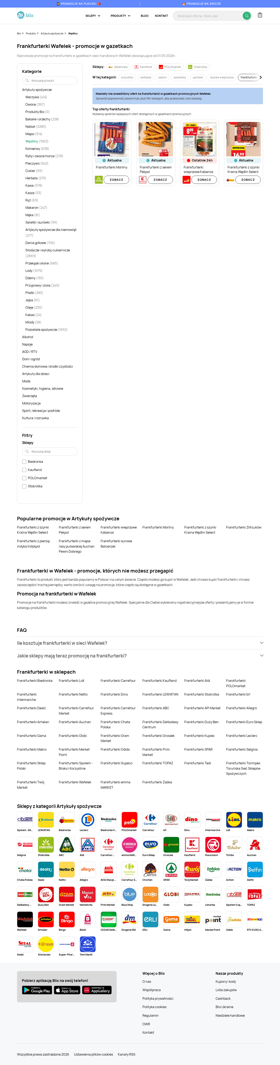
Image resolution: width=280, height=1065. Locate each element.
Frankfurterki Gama (31, 735)
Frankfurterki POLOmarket (236, 683)
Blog (144, 16)
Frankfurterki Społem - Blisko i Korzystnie (76, 766)
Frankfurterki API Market (202, 708)
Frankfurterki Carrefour (118, 680)
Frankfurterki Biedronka (34, 680)
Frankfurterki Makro (32, 749)
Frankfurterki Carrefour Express (118, 711)
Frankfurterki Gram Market (115, 738)
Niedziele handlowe (230, 1015)
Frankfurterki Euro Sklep (244, 722)
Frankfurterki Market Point (74, 752)
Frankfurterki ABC (155, 708)
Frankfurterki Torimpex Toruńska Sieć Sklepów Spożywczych (243, 768)
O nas (146, 981)
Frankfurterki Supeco (116, 763)
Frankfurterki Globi (73, 735)
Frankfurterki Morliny (158, 527)
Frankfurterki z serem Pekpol (75, 530)
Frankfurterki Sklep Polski (31, 766)
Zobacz (116, 180)
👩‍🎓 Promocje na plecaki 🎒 (78, 4)
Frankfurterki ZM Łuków (243, 527)
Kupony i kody (226, 981)
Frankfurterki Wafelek (75, 782)
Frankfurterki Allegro (241, 708)
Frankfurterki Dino (114, 694)
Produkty (31, 33)
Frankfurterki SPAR (198, 749)
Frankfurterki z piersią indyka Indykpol (33, 544)
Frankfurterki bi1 (238, 694)
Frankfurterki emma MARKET (115, 785)
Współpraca (151, 990)
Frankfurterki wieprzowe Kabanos (119, 530)
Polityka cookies (154, 1007)
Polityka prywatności (157, 998)
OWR (146, 1024)
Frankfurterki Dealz (31, 708)
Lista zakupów (226, 990)
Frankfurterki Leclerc (241, 735)
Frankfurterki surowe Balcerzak (116, 544)
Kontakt (161, 16)
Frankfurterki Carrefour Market (76, 711)
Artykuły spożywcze (52, 33)
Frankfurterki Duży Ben (201, 722)
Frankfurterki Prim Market (156, 752)
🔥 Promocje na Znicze (201, 4)
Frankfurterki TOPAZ (157, 763)
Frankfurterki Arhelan (33, 722)
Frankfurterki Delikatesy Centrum (160, 725)
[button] (140, 643)
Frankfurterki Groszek (158, 735)
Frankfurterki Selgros (242, 749)
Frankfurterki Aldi (197, 680)
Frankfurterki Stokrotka (201, 694)
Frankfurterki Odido (115, 749)
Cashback (223, 998)
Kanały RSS (126, 1054)
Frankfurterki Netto (73, 694)
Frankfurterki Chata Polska (115, 725)
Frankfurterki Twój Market (30, 785)
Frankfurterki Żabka (157, 782)
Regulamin (150, 1015)
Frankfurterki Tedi (197, 763)
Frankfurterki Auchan (75, 722)
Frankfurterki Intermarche (27, 697)
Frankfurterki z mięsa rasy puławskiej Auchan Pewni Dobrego (76, 546)
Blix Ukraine (224, 1007)
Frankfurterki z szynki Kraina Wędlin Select (33, 530)
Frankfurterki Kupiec (199, 735)
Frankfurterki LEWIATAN (160, 694)
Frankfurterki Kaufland (159, 680)
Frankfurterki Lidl (71, 680)
